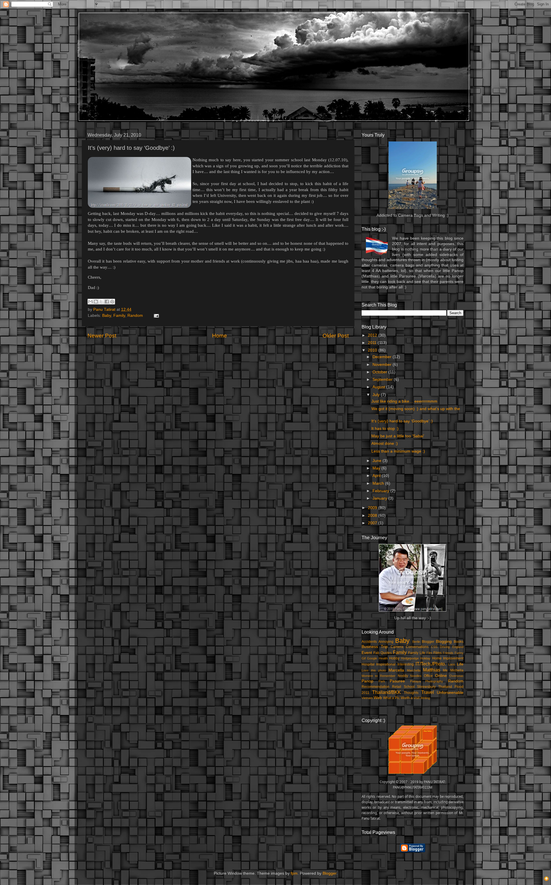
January (380, 498)
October (380, 372)
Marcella (396, 670)
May (376, 468)
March (378, 483)
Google (372, 658)
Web (378, 698)
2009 (373, 508)
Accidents (369, 642)
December (382, 357)
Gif (364, 658)
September (383, 379)
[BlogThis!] (96, 301)
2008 (373, 515)
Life (460, 664)
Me (445, 670)
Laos (451, 664)
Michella (456, 670)
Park (382, 681)
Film (429, 653)
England (457, 647)
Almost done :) (384, 443)
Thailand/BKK (386, 692)
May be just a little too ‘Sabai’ (397, 436)
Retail (396, 687)
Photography (434, 681)
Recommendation (375, 687)
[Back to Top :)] (546, 879)
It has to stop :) (385, 428)
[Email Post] (155, 315)
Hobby (394, 658)
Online (441, 676)
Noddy (403, 676)
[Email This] (90, 301)
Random (135, 315)
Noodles (416, 676)
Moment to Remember (378, 676)
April (377, 475)
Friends (448, 653)
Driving (445, 647)
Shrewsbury (426, 687)
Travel (427, 692)
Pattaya (415, 681)
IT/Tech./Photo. (431, 663)
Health (383, 658)
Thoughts (411, 693)
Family (119, 315)
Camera (397, 647)
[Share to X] (101, 301)
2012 (373, 335)
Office (428, 676)
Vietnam (367, 698)
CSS (434, 647)
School (409, 687)
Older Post (336, 336)
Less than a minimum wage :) (398, 451)
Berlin (416, 641)
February (381, 491)
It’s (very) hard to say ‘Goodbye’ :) (402, 421)
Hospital (368, 664)
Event (367, 653)
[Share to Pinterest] (112, 301)
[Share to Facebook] (107, 301)
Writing (425, 698)
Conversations (417, 647)
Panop (367, 681)
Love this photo (374, 670)
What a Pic (391, 698)
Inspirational (385, 664)
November (382, 364)
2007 (373, 523)
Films (437, 653)
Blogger (428, 642)
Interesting (405, 664)
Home (219, 336)
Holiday (425, 658)
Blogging (444, 641)
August (379, 387)
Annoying (386, 642)
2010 (373, 350)
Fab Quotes (382, 653)
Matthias (431, 669)
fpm (294, 873)
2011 (373, 343)
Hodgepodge (410, 658)
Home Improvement (447, 658)
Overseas (456, 676)
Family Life (416, 653)
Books (458, 642)
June (377, 461)
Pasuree (397, 681)
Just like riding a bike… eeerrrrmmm (404, 401)
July (376, 395)
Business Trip (375, 647)
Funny (459, 653)
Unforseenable (450, 692)
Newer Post (102, 336)
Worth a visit (410, 698)
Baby (106, 315)
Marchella (413, 670)
